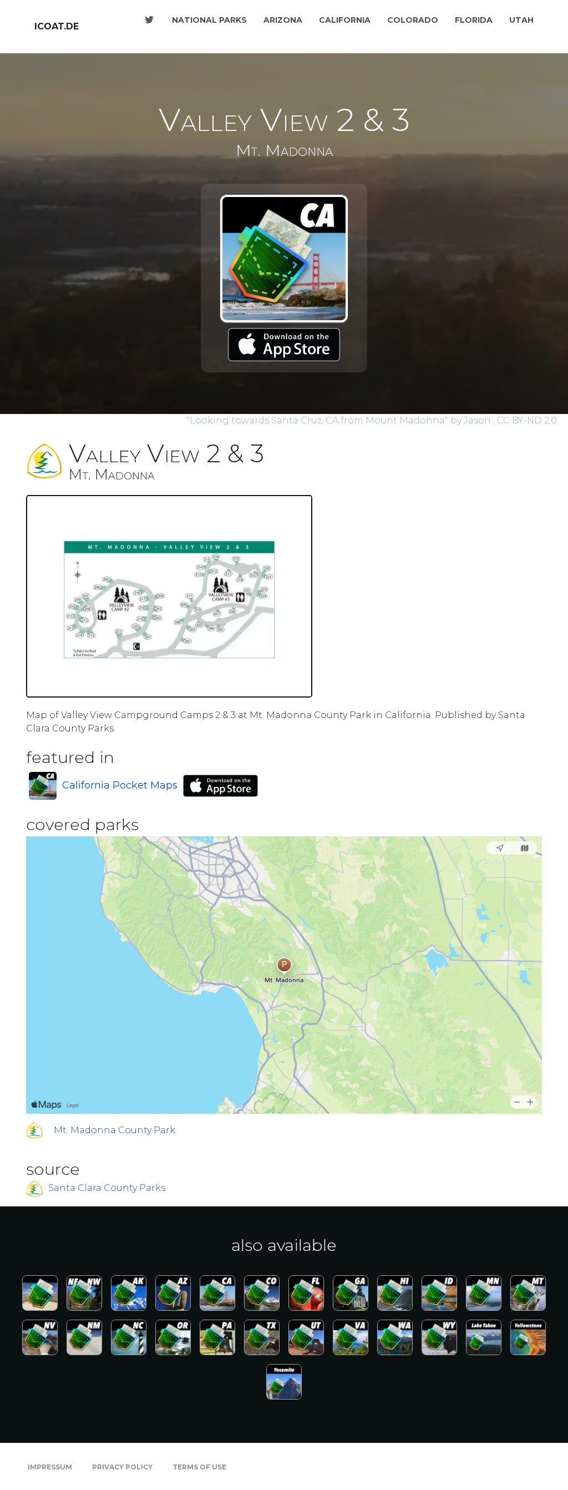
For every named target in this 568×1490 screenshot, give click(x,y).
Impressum (50, 1467)
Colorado (412, 20)
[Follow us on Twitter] (149, 20)
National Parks (209, 20)
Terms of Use (199, 1467)
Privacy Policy (122, 1467)
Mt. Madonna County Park (114, 1130)
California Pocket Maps (120, 785)
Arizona (282, 20)
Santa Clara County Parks (106, 1188)
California (345, 20)
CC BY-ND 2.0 (527, 420)
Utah (521, 20)
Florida (474, 20)
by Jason (339, 420)
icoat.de (56, 26)
